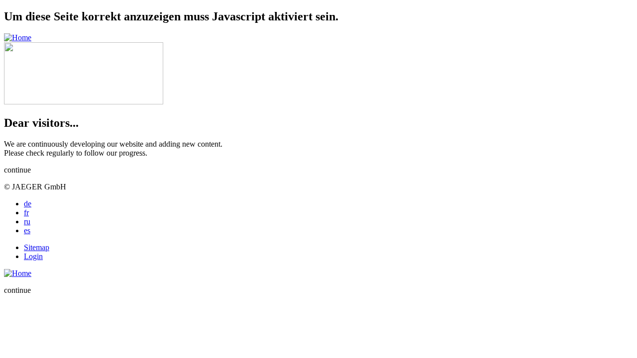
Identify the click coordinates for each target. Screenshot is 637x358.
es (27, 230)
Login (33, 256)
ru (27, 221)
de (27, 203)
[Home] (17, 37)
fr (26, 212)
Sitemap (36, 247)
